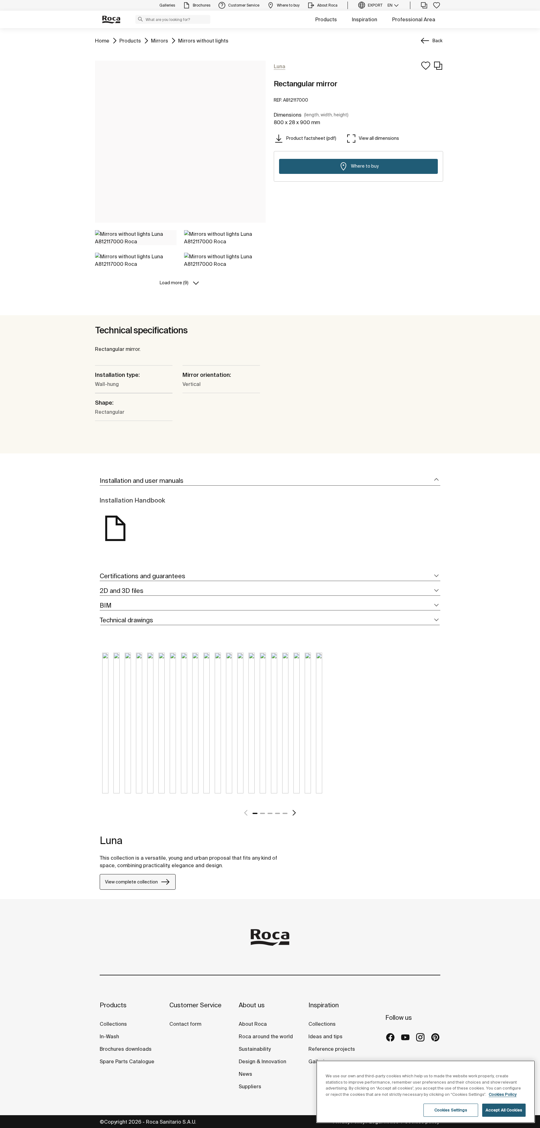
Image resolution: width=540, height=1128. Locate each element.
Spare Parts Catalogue (127, 1061)
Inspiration (364, 19)
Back (437, 40)
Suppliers (250, 1086)
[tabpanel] (105, 728)
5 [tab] (285, 813)
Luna (111, 840)
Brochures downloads (126, 1049)
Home (102, 40)
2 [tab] (262, 813)
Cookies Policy (503, 1094)
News (245, 1074)
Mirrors (159, 40)
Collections (113, 1024)
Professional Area (413, 19)
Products (326, 19)
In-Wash (109, 1036)
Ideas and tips (325, 1036)
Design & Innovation (262, 1061)
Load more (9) (174, 282)
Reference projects (331, 1049)
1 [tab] (255, 813)
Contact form (185, 1024)
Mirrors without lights (203, 40)
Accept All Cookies (504, 1110)
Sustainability (255, 1049)
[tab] (270, 481)
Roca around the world (266, 1036)
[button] (140, 19)
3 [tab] (270, 813)
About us (252, 1005)
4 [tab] (277, 813)
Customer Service (195, 1005)
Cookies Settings (450, 1110)
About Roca (253, 1024)
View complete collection (131, 881)
